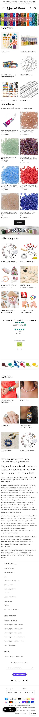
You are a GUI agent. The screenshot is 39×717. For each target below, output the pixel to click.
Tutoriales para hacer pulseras (13, 624)
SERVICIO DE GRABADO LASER (27, 286)
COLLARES (24, 400)
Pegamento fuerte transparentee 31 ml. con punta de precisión (9, 131)
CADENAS (24, 100)
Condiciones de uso (10, 597)
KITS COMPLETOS (8, 262)
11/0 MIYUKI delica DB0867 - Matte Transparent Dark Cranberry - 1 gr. (28, 159)
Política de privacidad (15, 707)
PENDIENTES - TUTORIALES (25, 426)
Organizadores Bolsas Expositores (9, 286)
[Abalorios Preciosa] (19, 364)
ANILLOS (4, 425)
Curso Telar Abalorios (10, 645)
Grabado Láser (8, 585)
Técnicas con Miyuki (10, 620)
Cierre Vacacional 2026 (11, 609)
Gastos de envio (9, 572)
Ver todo (19, 222)
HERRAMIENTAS (26, 262)
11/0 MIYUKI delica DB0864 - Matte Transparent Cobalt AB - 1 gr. (28, 214)
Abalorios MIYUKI (27, 51)
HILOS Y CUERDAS (8, 100)
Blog (5, 576)
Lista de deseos (9, 568)
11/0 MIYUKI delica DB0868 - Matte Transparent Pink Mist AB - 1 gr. (9, 214)
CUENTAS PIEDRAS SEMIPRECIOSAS (8, 76)
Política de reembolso (29, 707)
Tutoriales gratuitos (10, 589)
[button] (4, 8)
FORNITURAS (25, 75)
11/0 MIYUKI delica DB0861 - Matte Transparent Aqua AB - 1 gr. (9, 186)
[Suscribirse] (32, 668)
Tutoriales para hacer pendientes (14, 637)
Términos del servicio (20, 713)
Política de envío (31, 710)
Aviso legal (22, 710)
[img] (19, 322)
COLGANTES (6, 451)
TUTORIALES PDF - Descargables (27, 311)
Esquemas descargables (11, 580)
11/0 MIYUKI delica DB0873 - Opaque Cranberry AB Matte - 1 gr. (28, 186)
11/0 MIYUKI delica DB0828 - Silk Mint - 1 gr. (9, 158)
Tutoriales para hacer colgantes (14, 641)
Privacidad (7, 593)
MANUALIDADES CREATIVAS (7, 311)
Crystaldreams (18, 705)
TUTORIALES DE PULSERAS (7, 401)
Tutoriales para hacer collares (13, 628)
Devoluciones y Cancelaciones (13, 656)
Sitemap (6, 605)
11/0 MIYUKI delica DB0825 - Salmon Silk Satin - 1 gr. (28, 131)
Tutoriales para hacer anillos (13, 633)
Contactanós (8, 601)
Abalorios (4, 51)
